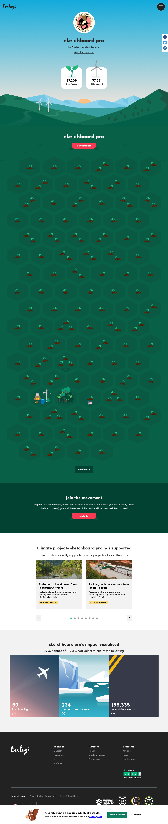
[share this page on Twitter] (165, 43)
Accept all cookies (117, 814)
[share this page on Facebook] (165, 37)
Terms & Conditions (69, 796)
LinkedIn (58, 750)
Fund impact (84, 145)
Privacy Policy (36, 796)
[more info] (13, 713)
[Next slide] (129, 618)
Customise (136, 814)
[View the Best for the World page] (136, 802)
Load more (84, 469)
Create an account (97, 755)
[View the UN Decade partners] (105, 802)
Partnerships (94, 759)
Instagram (59, 755)
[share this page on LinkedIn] (165, 48)
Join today (84, 516)
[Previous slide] (38, 618)
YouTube (58, 763)
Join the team (129, 759)
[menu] (161, 7)
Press (125, 755)
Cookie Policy (51, 796)
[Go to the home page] (9, 7)
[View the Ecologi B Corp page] (122, 802)
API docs (127, 750)
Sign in (91, 750)
